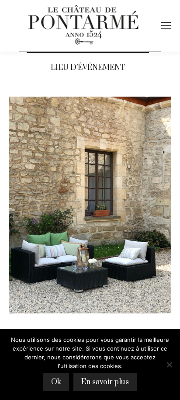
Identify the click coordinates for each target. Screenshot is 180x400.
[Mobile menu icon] (166, 26)
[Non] (169, 364)
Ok (56, 382)
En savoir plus (105, 382)
